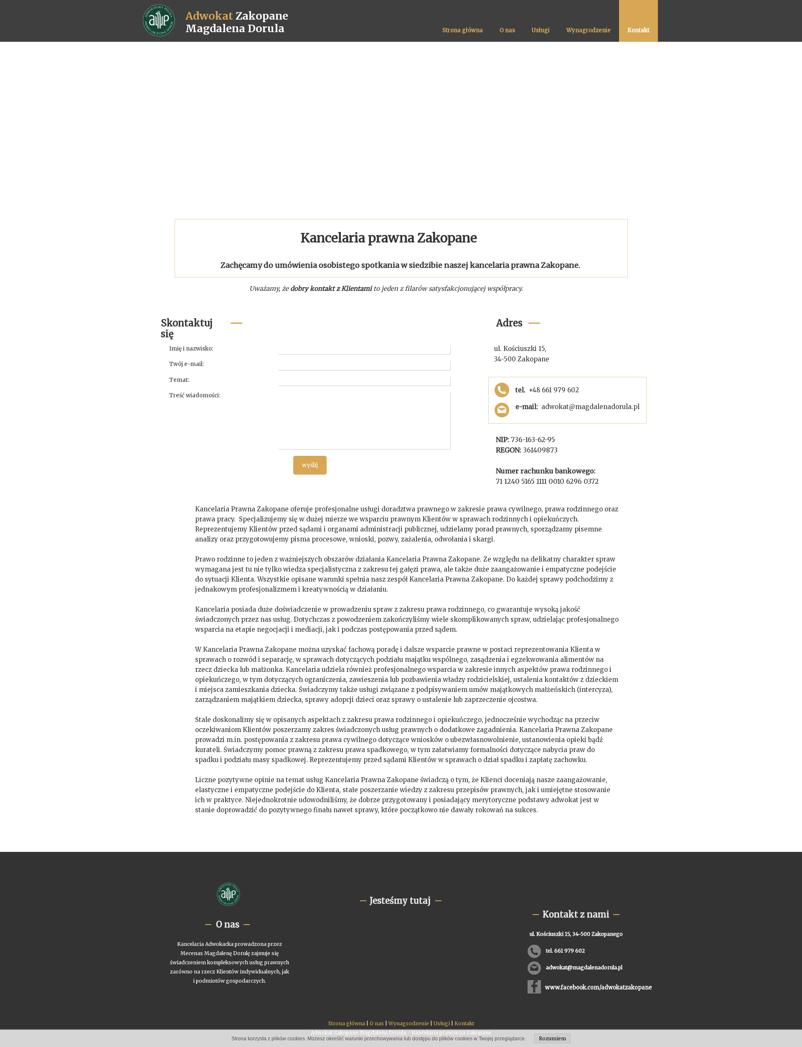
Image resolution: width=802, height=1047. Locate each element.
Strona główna (346, 1023)
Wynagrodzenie (408, 1023)
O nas (377, 1023)
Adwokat (209, 16)
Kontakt (464, 1023)
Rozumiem (552, 1038)
